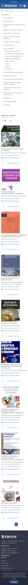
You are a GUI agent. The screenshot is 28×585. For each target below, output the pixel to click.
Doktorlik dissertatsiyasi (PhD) (14, 56)
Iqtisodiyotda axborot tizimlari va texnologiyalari (13, 93)
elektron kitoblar (9, 11)
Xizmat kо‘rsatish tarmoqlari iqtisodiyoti (12, 37)
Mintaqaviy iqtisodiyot (10, 101)
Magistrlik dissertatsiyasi (12, 59)
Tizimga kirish (14, 1)
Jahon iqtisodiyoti (9, 48)
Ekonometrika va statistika (11, 33)
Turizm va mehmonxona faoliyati (13, 79)
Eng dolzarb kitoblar (6, 570)
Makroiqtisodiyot (9, 21)
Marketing (7, 105)
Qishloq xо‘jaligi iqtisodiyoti (12, 42)
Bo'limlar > (4, 560)
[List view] (5, 121)
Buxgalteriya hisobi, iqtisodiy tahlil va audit (14, 25)
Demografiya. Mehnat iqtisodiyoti (13, 72)
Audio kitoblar (4, 563)
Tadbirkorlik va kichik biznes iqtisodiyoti (12, 88)
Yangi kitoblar (4, 565)
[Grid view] (2, 121)
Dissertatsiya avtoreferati (12, 51)
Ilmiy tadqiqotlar (8, 18)
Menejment (7, 98)
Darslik (7, 64)
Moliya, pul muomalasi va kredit (13, 30)
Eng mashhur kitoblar (6, 568)
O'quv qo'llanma (9, 61)
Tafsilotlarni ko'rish (13, 163)
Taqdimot (7, 66)
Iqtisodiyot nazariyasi (10, 76)
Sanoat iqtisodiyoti (9, 45)
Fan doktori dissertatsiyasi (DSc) (14, 54)
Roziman (14, 582)
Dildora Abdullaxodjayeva (11, 158)
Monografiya (8, 69)
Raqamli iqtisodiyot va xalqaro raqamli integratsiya (12, 83)
